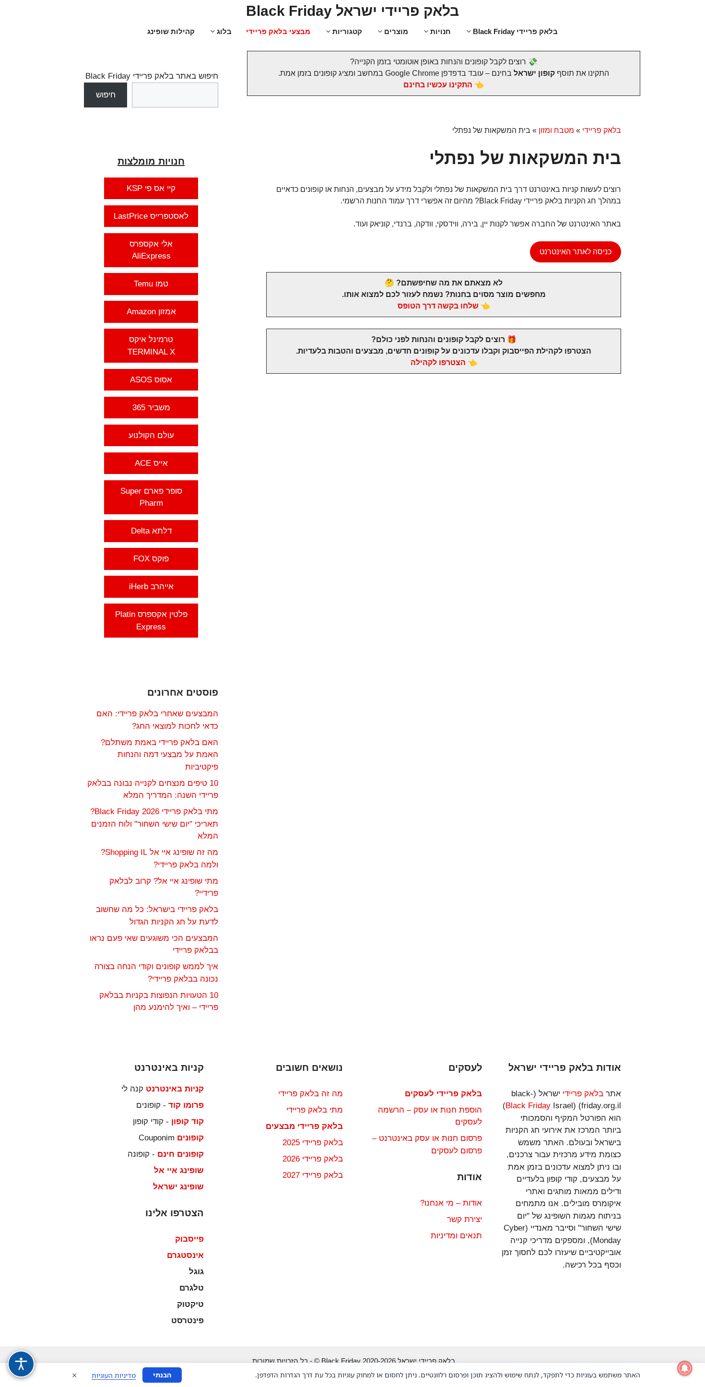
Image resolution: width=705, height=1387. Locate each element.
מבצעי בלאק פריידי (278, 31)
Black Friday (528, 1105)
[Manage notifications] (685, 1368)
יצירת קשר (464, 1219)
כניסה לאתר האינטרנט (575, 252)
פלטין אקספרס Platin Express (151, 620)
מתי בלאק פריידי (314, 1109)
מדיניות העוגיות (114, 1375)
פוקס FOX (151, 558)
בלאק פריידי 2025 (312, 1142)
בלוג (224, 31)
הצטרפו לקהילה (438, 362)
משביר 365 (151, 407)
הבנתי (162, 1374)
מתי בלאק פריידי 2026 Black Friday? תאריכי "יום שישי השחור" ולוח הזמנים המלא (154, 824)
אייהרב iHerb (151, 586)
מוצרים (396, 31)
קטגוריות (347, 31)
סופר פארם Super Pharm (151, 497)
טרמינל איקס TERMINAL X (151, 345)
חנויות (440, 31)
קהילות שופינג (171, 31)
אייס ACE (151, 463)
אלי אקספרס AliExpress (151, 250)
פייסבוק (189, 1239)
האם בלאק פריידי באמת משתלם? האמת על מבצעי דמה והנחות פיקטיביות (159, 754)
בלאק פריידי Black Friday (515, 31)
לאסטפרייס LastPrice (151, 216)
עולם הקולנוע (151, 435)
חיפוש (106, 94)
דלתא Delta (151, 530)
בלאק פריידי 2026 (312, 1158)
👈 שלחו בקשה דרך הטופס (444, 306)
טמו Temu (151, 283)
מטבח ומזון (556, 130)
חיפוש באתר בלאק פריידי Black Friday (151, 76)
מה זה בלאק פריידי (310, 1093)
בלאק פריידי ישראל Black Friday (352, 11)
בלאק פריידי (601, 130)
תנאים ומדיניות (456, 1235)
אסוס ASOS (151, 379)
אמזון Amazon (151, 311)
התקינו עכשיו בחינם (437, 85)
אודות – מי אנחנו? (451, 1203)
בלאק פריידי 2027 (312, 1175)
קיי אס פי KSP (151, 188)
